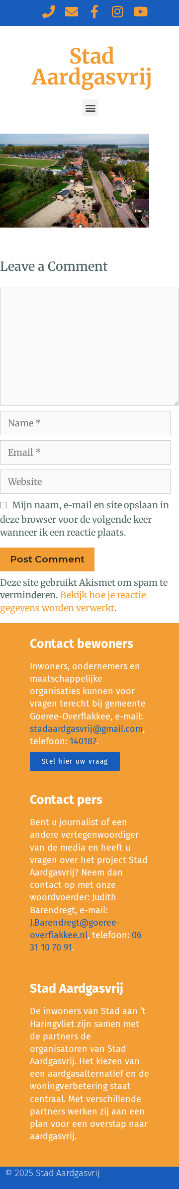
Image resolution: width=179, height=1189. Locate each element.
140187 (83, 741)
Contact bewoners (81, 643)
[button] (90, 107)
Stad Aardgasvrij (92, 66)
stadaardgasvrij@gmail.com (86, 728)
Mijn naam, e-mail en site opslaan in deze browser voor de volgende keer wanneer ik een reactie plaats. (84, 518)
